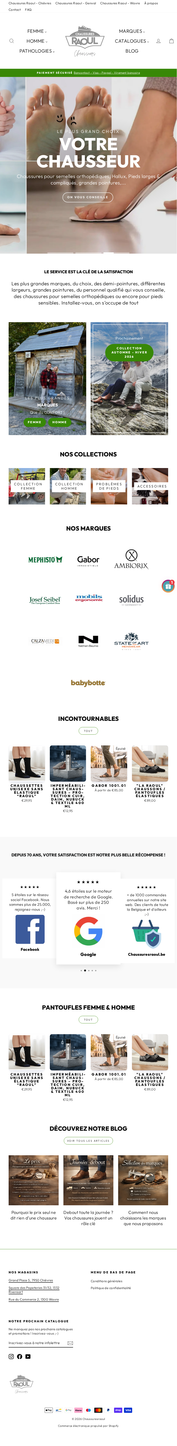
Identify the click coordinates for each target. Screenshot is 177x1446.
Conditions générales (106, 1281)
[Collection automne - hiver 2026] (129, 378)
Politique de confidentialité (111, 1288)
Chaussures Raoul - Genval (75, 3)
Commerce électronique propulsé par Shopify (88, 1425)
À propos (151, 3)
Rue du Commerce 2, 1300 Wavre (34, 1299)
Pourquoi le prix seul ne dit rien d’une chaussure (34, 1215)
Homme (59, 422)
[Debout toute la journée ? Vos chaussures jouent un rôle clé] (88, 1180)
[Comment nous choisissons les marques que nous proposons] (143, 1180)
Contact (15, 10)
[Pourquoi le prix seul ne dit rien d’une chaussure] (34, 1180)
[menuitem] (37, 31)
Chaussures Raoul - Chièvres (30, 3)
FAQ (28, 10)
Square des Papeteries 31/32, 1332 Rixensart (34, 1290)
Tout (88, 730)
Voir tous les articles (88, 1140)
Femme (35, 422)
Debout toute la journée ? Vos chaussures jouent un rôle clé (88, 1218)
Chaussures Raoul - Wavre (120, 3)
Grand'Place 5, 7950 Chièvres (31, 1280)
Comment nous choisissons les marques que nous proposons (143, 1218)
